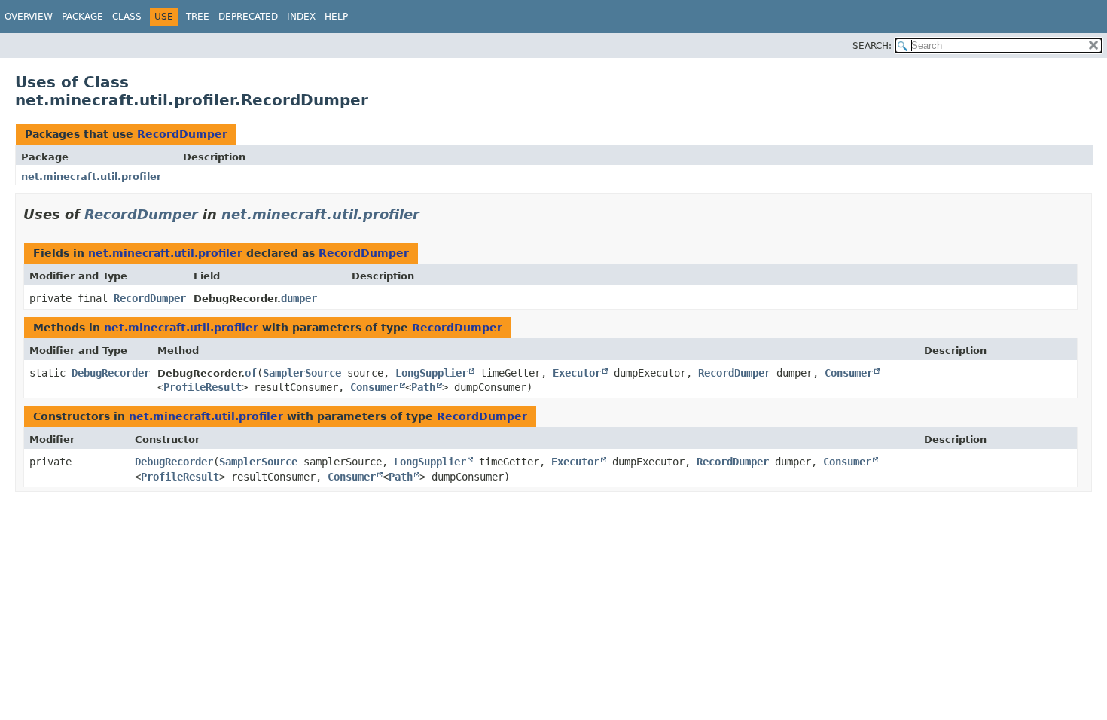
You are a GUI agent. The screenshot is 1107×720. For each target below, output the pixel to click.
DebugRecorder (111, 373)
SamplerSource (302, 373)
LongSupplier (431, 373)
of (251, 373)
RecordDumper (182, 134)
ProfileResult (202, 387)
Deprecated (248, 16)
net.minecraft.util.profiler (91, 176)
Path (423, 387)
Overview (29, 16)
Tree (197, 16)
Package (82, 16)
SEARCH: (872, 46)
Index (301, 16)
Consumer (849, 373)
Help (336, 16)
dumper (299, 298)
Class (127, 16)
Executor (577, 373)
